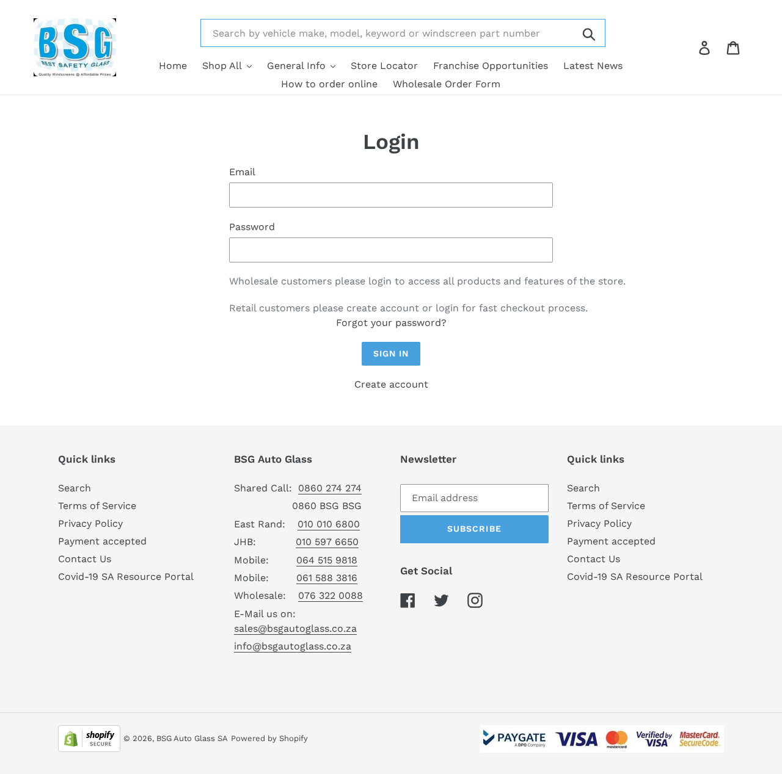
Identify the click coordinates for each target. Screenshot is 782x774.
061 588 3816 (326, 578)
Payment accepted (102, 541)
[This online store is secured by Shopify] (89, 737)
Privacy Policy (90, 523)
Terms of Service (97, 506)
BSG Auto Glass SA (192, 738)
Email (242, 172)
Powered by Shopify (269, 738)
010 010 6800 (329, 524)
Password (252, 227)
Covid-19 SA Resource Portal (126, 576)
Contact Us (84, 559)
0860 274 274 (330, 488)
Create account (391, 384)
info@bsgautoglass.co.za (292, 646)
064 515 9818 (326, 560)
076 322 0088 (330, 595)
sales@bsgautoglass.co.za (295, 628)
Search (74, 488)
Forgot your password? (391, 322)
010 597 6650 (327, 542)
